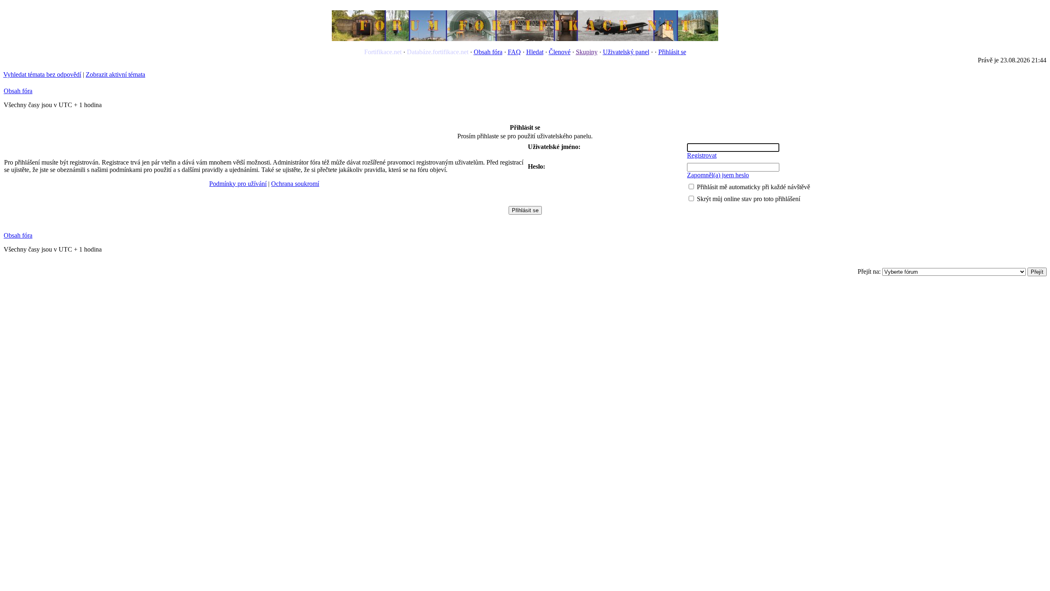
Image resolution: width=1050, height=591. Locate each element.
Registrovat (702, 155)
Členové (560, 51)
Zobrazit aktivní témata (115, 74)
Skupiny (587, 51)
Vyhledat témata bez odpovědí (42, 74)
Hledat (534, 51)
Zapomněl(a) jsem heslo (718, 175)
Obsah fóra (488, 51)
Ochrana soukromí (295, 183)
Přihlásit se (672, 51)
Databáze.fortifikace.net (437, 51)
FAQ (514, 51)
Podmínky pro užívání (238, 183)
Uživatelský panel (626, 51)
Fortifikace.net (383, 51)
